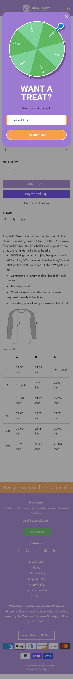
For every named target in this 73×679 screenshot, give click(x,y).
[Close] (66, 16)
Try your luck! (36, 135)
